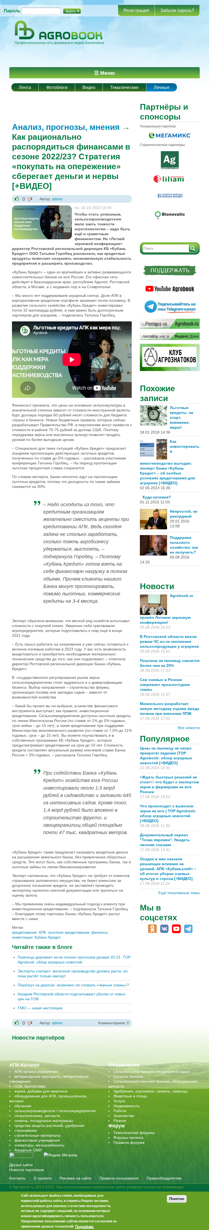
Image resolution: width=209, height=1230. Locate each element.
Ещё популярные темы (179, 893)
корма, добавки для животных (41, 1091)
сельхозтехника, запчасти (37, 1115)
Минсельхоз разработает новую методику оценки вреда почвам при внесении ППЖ (169, 708)
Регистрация (136, 10)
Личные (162, 87)
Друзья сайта (21, 1165)
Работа (119, 1111)
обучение (22, 1106)
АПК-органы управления (36, 1071)
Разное (119, 1120)
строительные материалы (37, 1135)
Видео (88, 87)
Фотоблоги (56, 87)
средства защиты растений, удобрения (49, 1125)
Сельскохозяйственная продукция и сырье (151, 1071)
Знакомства (123, 1115)
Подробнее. (84, 1226)
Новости (157, 586)
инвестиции (22, 937)
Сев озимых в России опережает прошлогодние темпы (165, 684)
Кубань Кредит (48, 937)
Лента (25, 87)
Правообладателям (164, 1178)
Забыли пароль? (177, 10)
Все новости (189, 728)
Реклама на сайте (75, 1178)
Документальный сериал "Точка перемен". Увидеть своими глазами (165, 840)
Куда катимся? (157, 497)
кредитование (24, 932)
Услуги (119, 1101)
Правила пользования (119, 1178)
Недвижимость (126, 1106)
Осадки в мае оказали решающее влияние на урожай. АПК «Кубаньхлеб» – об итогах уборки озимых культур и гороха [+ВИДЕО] (168, 869)
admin (57, 199)
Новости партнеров (26, 1170)
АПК (42, 932)
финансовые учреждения (37, 1140)
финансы (99, 932)
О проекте (42, 1178)
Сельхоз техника (128, 1076)
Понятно (176, 1199)
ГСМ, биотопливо (29, 1086)
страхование (25, 1130)
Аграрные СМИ (28, 1150)
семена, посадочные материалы (43, 1120)
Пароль (12, 10)
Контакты (17, 1178)
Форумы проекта (128, 1137)
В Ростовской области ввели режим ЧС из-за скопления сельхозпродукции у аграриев (169, 641)
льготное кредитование (69, 932)
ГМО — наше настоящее (40, 1008)
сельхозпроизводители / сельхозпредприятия (55, 1111)
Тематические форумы (134, 1132)
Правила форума (129, 1142)
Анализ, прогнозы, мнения (66, 127)
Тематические (124, 87)
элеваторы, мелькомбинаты (39, 1145)
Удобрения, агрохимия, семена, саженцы (150, 1091)
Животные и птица (130, 1096)
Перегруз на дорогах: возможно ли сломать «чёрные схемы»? (73, 985)
